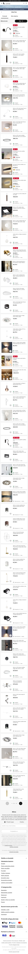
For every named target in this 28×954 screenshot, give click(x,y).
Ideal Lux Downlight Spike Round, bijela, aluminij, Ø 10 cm (19, 122)
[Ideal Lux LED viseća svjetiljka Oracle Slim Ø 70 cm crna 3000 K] (14, 429)
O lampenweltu (6, 887)
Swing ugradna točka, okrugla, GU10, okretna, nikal (19, 479)
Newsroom (4, 895)
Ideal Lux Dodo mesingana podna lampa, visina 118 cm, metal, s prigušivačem (19, 573)
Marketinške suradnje (6, 892)
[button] (10, 33)
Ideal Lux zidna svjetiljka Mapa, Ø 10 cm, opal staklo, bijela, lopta (19, 84)
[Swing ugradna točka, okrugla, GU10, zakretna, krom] (14, 740)
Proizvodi (4, 16)
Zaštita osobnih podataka (7, 912)
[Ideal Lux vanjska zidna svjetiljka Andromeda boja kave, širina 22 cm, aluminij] (14, 347)
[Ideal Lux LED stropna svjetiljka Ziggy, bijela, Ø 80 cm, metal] (14, 672)
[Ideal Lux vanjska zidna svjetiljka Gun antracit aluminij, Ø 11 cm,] (14, 632)
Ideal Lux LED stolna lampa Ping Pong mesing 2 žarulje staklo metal (19, 546)
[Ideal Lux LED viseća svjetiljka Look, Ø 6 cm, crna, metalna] (14, 59)
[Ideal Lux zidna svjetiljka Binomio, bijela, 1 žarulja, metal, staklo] (14, 401)
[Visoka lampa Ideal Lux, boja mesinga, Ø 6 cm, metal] (14, 794)
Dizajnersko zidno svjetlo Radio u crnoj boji (19, 359)
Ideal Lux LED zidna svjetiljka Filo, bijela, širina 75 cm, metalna (19, 708)
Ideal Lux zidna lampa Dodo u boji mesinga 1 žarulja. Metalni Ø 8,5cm (19, 250)
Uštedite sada (18, 7)
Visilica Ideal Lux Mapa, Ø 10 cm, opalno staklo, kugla (19, 329)
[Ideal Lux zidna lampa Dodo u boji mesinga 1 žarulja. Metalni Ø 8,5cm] (14, 252)
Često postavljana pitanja (7, 866)
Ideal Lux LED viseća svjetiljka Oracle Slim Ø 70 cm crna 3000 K (19, 424)
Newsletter (4, 890)
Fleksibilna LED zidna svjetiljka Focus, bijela (19, 152)
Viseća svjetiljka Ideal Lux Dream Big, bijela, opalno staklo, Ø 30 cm (19, 411)
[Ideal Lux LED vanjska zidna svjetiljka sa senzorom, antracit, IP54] (14, 212)
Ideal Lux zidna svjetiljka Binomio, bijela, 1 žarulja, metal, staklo (19, 397)
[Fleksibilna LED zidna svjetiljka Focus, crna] (14, 31)
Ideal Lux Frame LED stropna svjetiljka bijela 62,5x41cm (18, 533)
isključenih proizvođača (13, 852)
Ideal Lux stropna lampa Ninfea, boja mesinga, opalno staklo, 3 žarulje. (19, 95)
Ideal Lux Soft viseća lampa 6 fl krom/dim (19, 695)
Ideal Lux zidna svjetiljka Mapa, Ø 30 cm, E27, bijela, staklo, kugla (19, 221)
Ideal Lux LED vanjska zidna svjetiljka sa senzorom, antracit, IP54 (19, 208)
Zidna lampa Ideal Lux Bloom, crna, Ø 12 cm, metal (19, 587)
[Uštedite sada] (14, 7)
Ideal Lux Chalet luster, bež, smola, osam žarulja (19, 370)
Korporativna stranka (6, 880)
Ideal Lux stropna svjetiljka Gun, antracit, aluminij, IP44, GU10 (19, 506)
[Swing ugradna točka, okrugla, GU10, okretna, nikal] (14, 483)
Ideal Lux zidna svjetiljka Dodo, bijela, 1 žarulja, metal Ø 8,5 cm (19, 275)
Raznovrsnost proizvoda (9, 907)
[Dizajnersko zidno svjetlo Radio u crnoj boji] (14, 361)
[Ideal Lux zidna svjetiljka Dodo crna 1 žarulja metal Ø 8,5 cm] (14, 618)
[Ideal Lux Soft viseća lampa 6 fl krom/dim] (14, 699)
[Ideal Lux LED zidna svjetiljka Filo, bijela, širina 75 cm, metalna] (14, 713)
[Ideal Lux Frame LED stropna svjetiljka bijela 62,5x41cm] (14, 537)
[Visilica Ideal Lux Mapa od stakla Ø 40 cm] (14, 239)
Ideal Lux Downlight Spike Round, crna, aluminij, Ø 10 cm (19, 302)
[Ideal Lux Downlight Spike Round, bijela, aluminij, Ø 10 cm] (14, 127)
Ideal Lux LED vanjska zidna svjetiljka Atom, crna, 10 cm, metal (19, 641)
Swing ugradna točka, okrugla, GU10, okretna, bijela (19, 316)
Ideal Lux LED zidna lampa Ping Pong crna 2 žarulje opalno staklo (19, 465)
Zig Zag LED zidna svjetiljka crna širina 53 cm (19, 165)
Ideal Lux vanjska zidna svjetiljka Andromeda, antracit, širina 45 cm (19, 492)
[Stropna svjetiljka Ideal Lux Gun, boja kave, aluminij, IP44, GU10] (14, 523)
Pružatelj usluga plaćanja (9, 919)
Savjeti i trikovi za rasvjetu (8, 899)
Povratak (3, 871)
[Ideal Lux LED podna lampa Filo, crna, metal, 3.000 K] (14, 780)
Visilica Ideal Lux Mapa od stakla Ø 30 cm (19, 600)
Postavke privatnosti (7, 940)
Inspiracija (3, 897)
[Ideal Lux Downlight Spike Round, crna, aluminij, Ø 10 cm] (14, 307)
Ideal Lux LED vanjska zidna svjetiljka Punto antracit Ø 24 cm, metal (19, 654)
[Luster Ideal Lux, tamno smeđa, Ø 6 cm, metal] (14, 198)
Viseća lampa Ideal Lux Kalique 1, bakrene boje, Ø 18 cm (19, 384)
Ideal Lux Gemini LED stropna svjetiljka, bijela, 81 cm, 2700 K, (19, 289)
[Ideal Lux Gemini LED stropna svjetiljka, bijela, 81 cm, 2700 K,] (14, 293)
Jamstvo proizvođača (6, 882)
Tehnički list (17, 33)
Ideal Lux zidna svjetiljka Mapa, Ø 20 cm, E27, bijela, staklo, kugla (19, 41)
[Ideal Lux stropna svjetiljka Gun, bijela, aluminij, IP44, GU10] (14, 564)
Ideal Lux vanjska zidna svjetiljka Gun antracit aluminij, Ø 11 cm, (19, 627)
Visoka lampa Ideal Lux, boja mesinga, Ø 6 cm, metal (18, 790)
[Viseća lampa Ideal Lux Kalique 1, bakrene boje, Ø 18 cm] (14, 388)
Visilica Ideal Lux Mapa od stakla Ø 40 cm (19, 235)
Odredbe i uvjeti (5, 909)
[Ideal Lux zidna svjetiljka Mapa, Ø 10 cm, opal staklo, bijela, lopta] (14, 86)
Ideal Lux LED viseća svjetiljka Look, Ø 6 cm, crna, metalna (18, 55)
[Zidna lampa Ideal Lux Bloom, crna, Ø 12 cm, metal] (14, 591)
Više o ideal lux (14, 16)
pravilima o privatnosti (14, 846)
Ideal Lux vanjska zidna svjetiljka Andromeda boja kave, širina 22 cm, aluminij (19, 343)
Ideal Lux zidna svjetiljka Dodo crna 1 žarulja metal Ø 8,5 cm (19, 614)
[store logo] (7, 3)
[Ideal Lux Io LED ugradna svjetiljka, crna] (14, 442)
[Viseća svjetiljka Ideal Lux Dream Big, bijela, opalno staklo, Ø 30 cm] (14, 415)
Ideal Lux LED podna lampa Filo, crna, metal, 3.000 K (19, 776)
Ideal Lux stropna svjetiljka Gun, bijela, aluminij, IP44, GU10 (19, 560)
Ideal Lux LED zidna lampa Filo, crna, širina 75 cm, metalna (19, 763)
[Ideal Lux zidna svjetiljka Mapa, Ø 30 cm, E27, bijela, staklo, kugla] (14, 225)
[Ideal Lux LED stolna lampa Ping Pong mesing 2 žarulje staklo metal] (14, 550)
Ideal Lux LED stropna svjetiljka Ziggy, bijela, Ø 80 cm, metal (19, 668)
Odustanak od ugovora (7, 861)
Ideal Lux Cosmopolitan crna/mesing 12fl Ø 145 (17, 681)
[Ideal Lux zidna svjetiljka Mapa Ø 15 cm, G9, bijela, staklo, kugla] (14, 72)
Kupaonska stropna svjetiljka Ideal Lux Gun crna (19, 722)
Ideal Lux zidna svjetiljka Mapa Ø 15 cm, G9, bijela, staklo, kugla (19, 68)
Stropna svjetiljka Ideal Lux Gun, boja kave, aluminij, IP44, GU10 (19, 519)
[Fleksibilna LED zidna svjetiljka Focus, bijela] (14, 155)
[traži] (24, 3)
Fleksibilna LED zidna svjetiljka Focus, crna (19, 28)
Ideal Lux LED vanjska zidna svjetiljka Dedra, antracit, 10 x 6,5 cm (19, 452)
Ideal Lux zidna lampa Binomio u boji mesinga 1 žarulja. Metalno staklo (19, 262)
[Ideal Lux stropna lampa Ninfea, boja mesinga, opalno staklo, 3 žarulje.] (14, 99)
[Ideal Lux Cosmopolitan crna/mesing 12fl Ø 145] (14, 686)
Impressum (4, 914)
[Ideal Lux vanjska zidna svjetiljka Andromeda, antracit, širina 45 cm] (14, 496)
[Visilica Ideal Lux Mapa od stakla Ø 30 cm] (14, 604)
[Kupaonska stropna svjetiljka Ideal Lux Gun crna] (14, 726)
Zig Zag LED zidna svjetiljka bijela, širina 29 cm (19, 181)
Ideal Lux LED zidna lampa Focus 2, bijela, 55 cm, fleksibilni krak (19, 109)
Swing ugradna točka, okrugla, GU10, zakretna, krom (19, 735)
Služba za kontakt (7, 858)
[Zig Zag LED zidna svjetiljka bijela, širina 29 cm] (14, 184)
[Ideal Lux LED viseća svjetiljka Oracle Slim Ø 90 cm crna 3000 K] (14, 140)
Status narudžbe (5, 868)
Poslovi (3, 902)
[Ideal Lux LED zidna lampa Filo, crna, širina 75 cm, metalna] (14, 767)
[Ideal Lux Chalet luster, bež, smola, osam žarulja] (14, 374)
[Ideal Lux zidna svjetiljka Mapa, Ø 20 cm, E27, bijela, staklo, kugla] (14, 45)
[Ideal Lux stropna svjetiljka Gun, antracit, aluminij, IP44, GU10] (14, 510)
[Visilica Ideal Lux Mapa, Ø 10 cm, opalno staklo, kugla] (14, 334)
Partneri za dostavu (7, 932)
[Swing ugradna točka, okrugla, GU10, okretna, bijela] (14, 320)
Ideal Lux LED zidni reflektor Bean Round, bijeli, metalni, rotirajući (19, 749)
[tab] (14, 870)
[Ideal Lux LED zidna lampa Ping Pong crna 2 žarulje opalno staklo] (14, 469)
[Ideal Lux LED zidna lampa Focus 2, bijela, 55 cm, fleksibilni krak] (14, 113)
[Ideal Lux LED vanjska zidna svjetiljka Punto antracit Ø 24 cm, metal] (14, 659)
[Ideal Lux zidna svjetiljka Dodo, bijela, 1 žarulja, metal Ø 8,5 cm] (14, 280)
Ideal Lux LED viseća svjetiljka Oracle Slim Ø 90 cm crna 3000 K (19, 136)
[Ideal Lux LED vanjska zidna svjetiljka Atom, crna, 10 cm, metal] (14, 645)
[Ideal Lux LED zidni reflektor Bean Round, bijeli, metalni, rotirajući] (14, 753)
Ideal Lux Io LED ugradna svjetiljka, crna (19, 440)
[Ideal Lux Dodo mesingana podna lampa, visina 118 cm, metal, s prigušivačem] (14, 577)
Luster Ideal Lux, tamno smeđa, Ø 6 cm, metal (19, 194)
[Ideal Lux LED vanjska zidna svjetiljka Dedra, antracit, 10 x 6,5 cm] (14, 456)
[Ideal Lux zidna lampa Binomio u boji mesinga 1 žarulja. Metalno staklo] (14, 266)
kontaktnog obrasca (8, 845)
